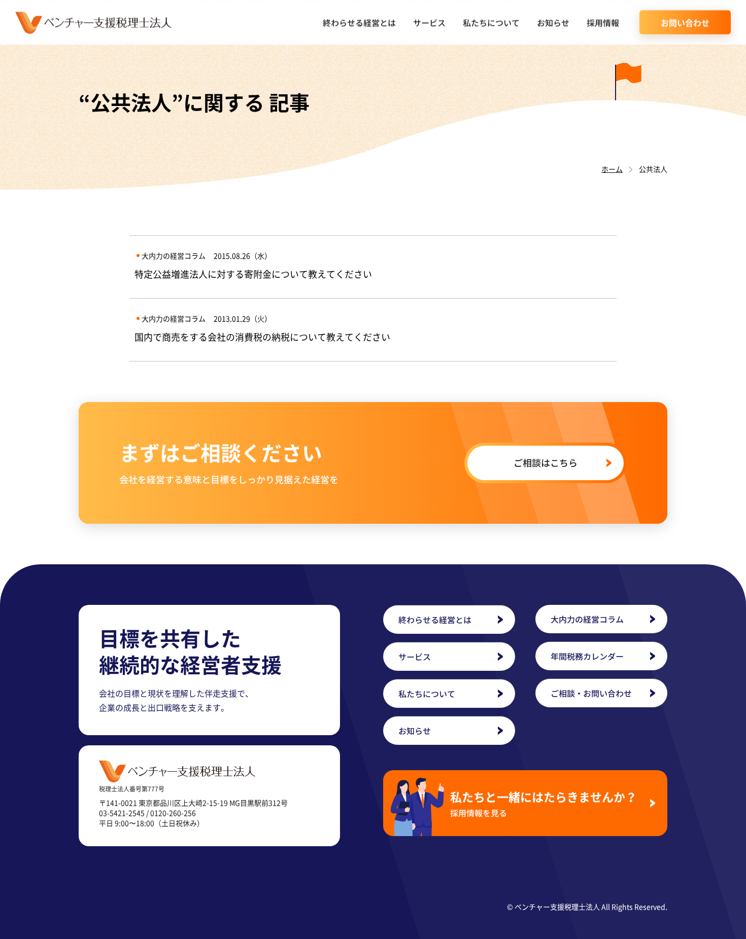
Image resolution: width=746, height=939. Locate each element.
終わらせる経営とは (359, 22)
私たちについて (491, 22)
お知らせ (553, 22)
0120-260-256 (173, 813)
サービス (429, 22)
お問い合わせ (685, 22)
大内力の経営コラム (587, 619)
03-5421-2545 (122, 813)
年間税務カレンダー (587, 656)
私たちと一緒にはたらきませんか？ (543, 803)
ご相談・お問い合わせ (591, 693)
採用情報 (603, 22)
